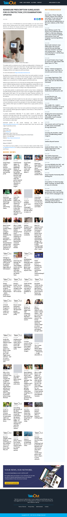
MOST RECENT (26, 2)
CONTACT (39, 2)
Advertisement (39, 507)
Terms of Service (22, 507)
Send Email (8, 132)
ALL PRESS (33, 2)
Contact (46, 507)
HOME (21, 2)
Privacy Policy (31, 507)
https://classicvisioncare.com (13, 138)
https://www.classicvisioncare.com (22, 73)
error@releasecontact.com (9, 147)
